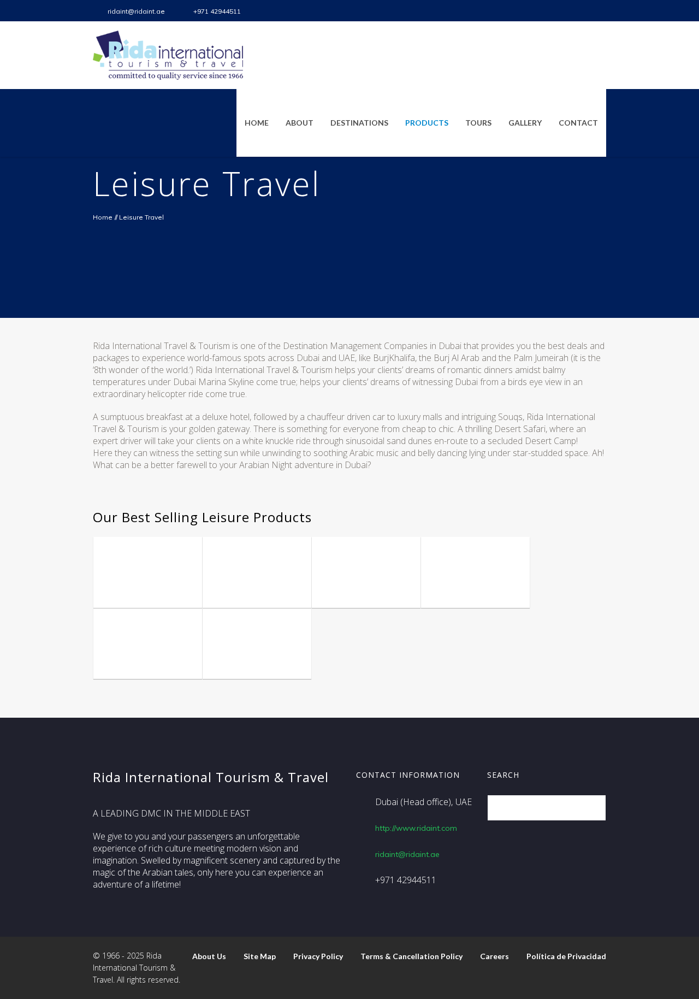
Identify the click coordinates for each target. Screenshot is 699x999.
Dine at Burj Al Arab (253, 583)
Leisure (118, 546)
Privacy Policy (318, 956)
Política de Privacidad (566, 956)
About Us (209, 956)
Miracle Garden (347, 583)
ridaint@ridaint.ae (136, 11)
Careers (494, 956)
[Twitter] (525, 10)
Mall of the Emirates (467, 583)
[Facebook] (507, 10)
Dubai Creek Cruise (144, 583)
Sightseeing (159, 546)
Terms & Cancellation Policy (411, 956)
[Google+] (579, 10)
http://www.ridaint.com (416, 828)
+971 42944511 (217, 11)
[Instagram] (543, 10)
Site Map (260, 956)
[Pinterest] (597, 10)
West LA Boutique (134, 654)
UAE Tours (125, 558)
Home (102, 217)
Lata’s (232, 662)
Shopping (483, 558)
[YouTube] (561, 10)
